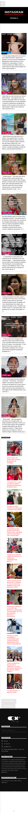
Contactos (15, 800)
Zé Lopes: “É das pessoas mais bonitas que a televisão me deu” (14, 243)
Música (4, 34)
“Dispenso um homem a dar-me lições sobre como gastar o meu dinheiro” (14, 203)
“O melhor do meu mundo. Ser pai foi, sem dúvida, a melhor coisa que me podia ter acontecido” (14, 532)
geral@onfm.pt (7, 746)
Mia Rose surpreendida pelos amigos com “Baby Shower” (14, 406)
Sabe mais (4, 772)
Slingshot (6, 796)
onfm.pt (6, 741)
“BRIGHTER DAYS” (14, 43)
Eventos (15, 798)
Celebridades (6, 235)
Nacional (13, 235)
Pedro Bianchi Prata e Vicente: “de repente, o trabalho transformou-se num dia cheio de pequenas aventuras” (14, 611)
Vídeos (5, 800)
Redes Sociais (17, 34)
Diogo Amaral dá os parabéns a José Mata (14, 325)
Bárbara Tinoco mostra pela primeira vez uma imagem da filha (14, 365)
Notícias (9, 34)
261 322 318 (7, 743)
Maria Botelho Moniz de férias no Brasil (14, 123)
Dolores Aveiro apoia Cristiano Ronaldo (14, 163)
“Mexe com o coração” (14, 83)
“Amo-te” (14, 284)
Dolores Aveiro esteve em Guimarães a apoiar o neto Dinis (14, 508)
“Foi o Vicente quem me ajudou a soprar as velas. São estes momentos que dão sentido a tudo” (14, 584)
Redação (4, 51)
